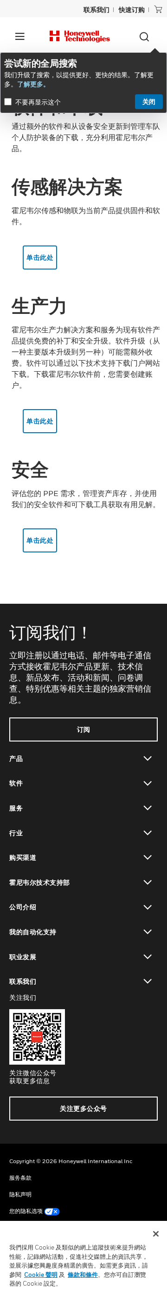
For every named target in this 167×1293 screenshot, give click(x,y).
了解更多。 (33, 84)
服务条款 (20, 1177)
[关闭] (156, 1234)
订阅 (83, 729)
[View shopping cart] (158, 9)
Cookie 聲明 (41, 1274)
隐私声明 (20, 1194)
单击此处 (39, 257)
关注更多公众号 (83, 1108)
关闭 (148, 101)
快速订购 (132, 9)
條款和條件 (83, 1274)
